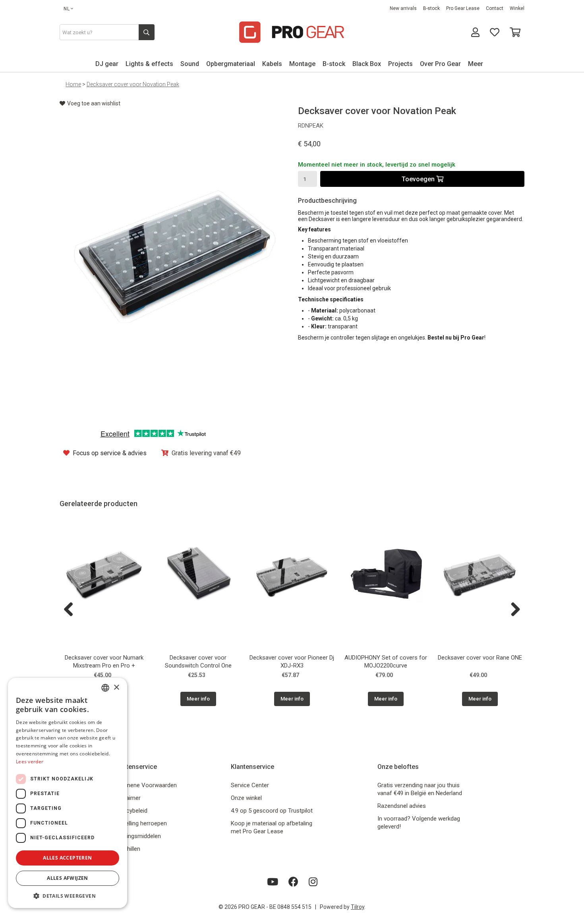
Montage (302, 64)
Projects (400, 64)
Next (512, 610)
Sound (189, 64)
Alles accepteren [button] (67, 857)
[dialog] (67, 793)
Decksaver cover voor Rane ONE (480, 657)
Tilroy (357, 907)
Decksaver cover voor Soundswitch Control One (198, 661)
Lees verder (29, 761)
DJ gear (106, 64)
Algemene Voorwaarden (145, 785)
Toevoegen (419, 179)
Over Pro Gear (440, 64)
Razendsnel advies (401, 805)
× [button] (116, 688)
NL (67, 9)
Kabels (272, 64)
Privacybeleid (130, 810)
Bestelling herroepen (140, 823)
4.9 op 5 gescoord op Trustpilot (272, 810)
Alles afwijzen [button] (67, 878)
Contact (494, 8)
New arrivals (403, 8)
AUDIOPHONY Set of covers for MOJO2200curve (385, 661)
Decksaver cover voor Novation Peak (133, 84)
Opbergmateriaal (230, 64)
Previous (71, 610)
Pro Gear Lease (463, 8)
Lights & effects (149, 64)
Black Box (366, 64)
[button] (67, 895)
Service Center (250, 785)
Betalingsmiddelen (137, 836)
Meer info (198, 699)
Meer (475, 64)
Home (73, 84)
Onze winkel (246, 798)
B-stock (431, 8)
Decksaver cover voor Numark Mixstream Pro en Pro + (104, 661)
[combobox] (105, 688)
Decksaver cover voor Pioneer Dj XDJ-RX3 (291, 661)
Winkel (517, 8)
